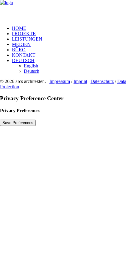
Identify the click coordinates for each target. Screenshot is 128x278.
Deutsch (23, 60)
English (31, 65)
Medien (21, 44)
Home (19, 28)
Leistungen (27, 38)
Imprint (80, 81)
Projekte (24, 33)
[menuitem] (70, 28)
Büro (19, 49)
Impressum (59, 81)
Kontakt (23, 55)
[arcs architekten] (64, 10)
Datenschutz (102, 81)
